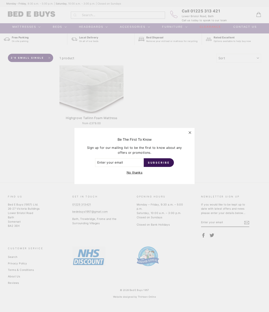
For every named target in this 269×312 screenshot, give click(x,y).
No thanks (135, 172)
